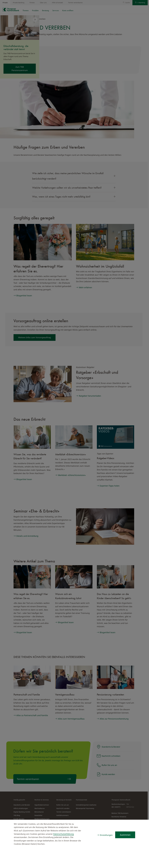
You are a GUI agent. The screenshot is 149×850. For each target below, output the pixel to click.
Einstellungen (106, 835)
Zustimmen (125, 835)
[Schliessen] (143, 824)
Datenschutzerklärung (63, 834)
